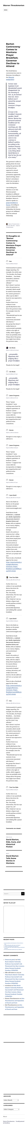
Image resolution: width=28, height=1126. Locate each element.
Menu (5, 10)
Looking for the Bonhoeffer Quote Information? (11, 946)
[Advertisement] (13, 27)
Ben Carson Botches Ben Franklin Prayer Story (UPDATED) (13, 949)
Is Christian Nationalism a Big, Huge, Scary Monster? (12, 945)
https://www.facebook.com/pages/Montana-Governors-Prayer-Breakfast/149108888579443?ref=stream (14, 566)
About (5, 1116)
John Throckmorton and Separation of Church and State (14, 1001)
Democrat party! (10, 959)
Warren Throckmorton (13, 5)
